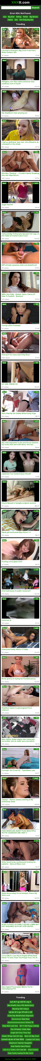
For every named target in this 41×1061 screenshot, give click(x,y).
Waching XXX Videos (20, 1009)
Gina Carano (33, 1050)
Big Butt (11, 17)
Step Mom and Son (10, 1026)
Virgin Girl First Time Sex (20, 1033)
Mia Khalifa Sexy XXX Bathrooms (21, 1005)
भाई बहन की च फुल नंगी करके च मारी (20, 1012)
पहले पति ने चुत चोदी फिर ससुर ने (20, 1002)
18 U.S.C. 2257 (30, 1059)
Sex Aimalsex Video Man (20, 1029)
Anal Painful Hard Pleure (20, 1046)
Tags (14, 1059)
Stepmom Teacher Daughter (20, 1043)
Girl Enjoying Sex (26, 20)
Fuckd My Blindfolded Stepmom (20, 1016)
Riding (18, 17)
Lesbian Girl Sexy (33, 1039)
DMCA (19, 1059)
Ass (4, 17)
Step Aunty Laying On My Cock (20, 1053)
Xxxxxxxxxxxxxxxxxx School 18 (20, 1022)
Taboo (10, 20)
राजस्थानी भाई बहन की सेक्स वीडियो (12, 1039)
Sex (16, 20)
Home (7, 1059)
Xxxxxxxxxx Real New (20, 1019)
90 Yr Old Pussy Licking (29, 1026)
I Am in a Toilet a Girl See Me (14, 1050)
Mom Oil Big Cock (32, 1036)
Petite (25, 17)
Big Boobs (34, 17)
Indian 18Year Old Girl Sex (12, 1036)
